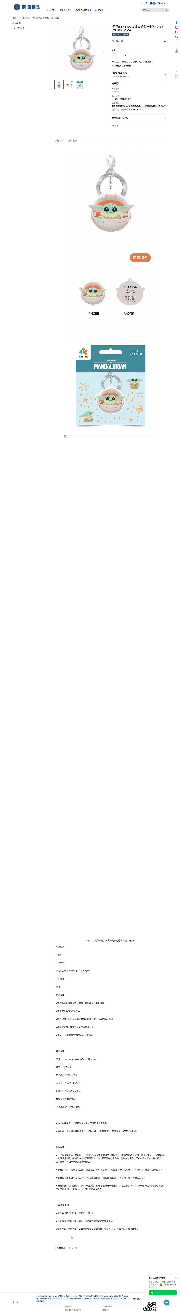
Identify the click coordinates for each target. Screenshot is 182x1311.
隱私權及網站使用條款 (73, 1310)
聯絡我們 (106, 1310)
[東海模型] (27, 7)
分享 (116, 126)
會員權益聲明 (107, 1306)
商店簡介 (68, 1306)
